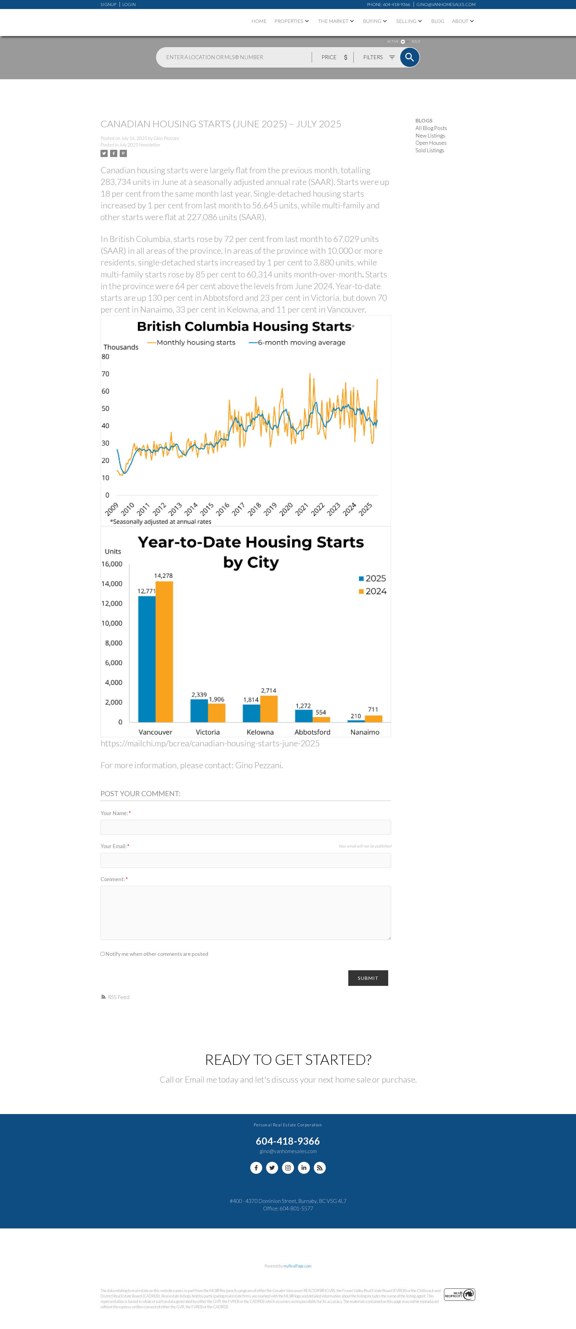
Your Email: (113, 846)
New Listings (430, 135)
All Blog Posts (431, 128)
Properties (288, 21)
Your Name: (114, 813)
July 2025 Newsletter (139, 144)
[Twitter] (272, 1168)
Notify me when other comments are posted (156, 954)
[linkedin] (304, 1168)
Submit (368, 978)
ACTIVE (392, 41)
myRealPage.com (297, 1266)
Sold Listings (430, 150)
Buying (372, 21)
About (460, 21)
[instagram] (288, 1168)
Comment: (113, 879)
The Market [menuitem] (333, 21)
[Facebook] (256, 1168)
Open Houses (431, 143)
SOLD (416, 41)
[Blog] (320, 1168)
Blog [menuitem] (437, 21)
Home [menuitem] (259, 21)
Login (129, 4)
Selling (406, 21)
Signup (108, 4)
